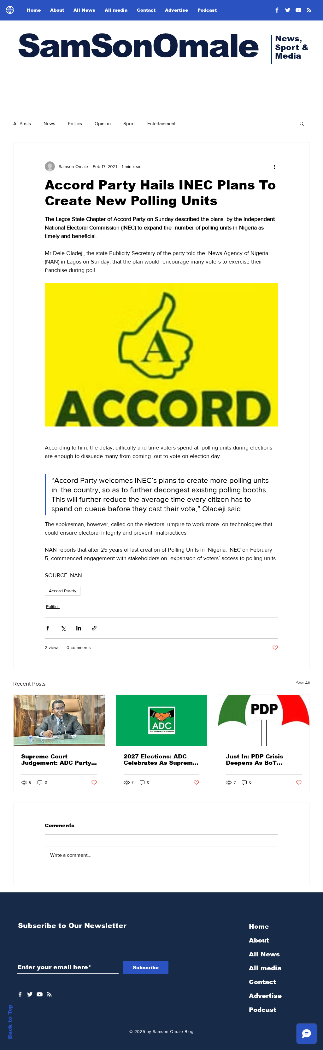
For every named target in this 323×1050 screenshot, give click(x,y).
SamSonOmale (137, 46)
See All (303, 682)
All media (265, 968)
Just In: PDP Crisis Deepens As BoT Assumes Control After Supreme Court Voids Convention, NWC (261, 759)
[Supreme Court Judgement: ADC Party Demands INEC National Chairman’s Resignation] (59, 720)
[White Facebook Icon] (20, 994)
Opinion (103, 123)
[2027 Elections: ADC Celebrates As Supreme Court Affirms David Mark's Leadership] (161, 720)
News (49, 123)
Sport (129, 123)
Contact (262, 981)
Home (259, 926)
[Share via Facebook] (48, 628)
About (259, 940)
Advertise (265, 995)
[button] (302, 123)
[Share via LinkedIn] (79, 628)
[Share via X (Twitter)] (63, 628)
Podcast (262, 1009)
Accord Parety (62, 590)
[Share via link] (94, 628)
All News (264, 954)
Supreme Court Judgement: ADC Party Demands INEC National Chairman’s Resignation (58, 759)
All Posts (22, 123)
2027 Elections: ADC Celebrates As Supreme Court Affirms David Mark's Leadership (160, 759)
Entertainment (161, 123)
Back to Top (10, 1022)
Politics (75, 123)
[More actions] (274, 166)
